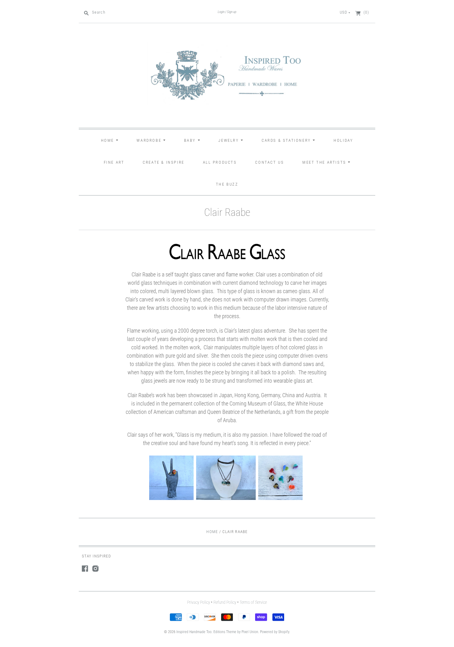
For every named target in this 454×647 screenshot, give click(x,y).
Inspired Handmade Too (194, 632)
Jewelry (229, 140)
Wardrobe (150, 140)
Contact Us (269, 162)
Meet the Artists (325, 162)
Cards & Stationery (287, 140)
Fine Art (114, 162)
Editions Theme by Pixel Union (235, 632)
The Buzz (227, 184)
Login (221, 12)
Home (108, 140)
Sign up (231, 12)
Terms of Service (253, 602)
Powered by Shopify (274, 632)
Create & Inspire (163, 162)
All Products (220, 162)
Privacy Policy (198, 602)
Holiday (343, 140)
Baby (191, 140)
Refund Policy (224, 602)
